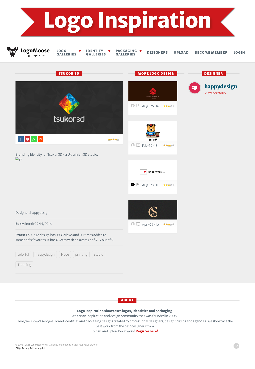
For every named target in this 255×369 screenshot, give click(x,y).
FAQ (17, 348)
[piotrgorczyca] (133, 224)
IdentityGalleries (96, 52)
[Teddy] (152, 133)
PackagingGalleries (126, 52)
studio (98, 254)
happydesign (45, 254)
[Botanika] (152, 93)
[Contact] (236, 346)
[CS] (152, 212)
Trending (24, 265)
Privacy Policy (29, 348)
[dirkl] (133, 185)
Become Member (211, 52)
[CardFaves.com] (152, 172)
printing (81, 254)
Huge (65, 254)
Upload (181, 52)
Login (239, 52)
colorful (23, 254)
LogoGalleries (66, 52)
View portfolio (215, 93)
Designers (157, 52)
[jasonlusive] (133, 146)
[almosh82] (133, 106)
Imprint (41, 348)
